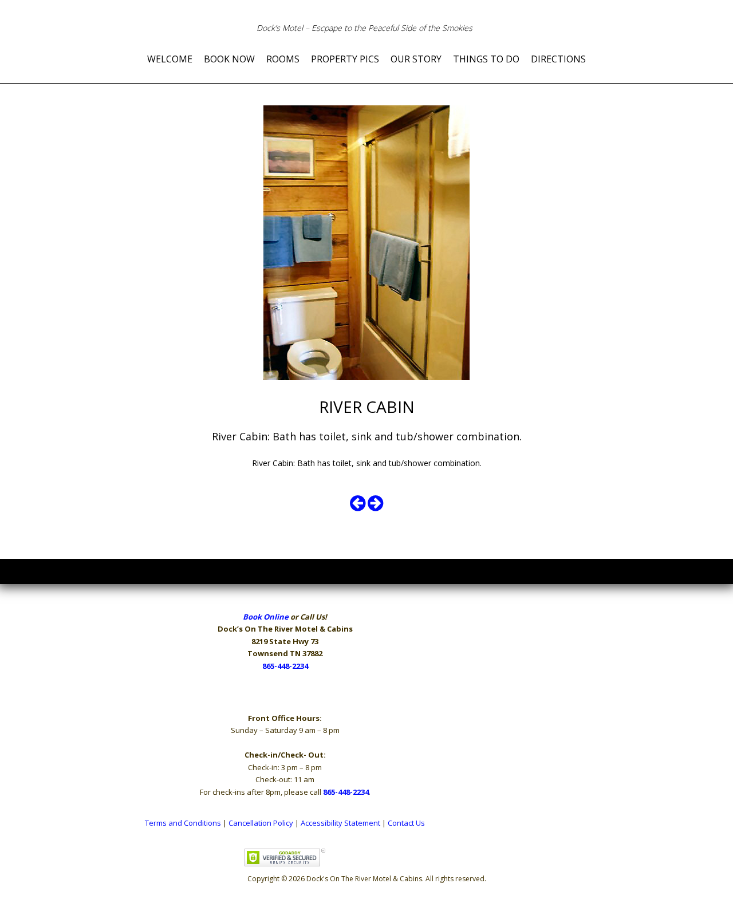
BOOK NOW (229, 59)
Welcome (169, 59)
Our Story (416, 59)
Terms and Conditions (183, 823)
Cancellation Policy (260, 823)
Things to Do (486, 59)
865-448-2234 (285, 666)
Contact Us (406, 823)
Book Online (266, 617)
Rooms (282, 59)
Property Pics (345, 59)
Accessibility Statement (340, 823)
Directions (558, 59)
